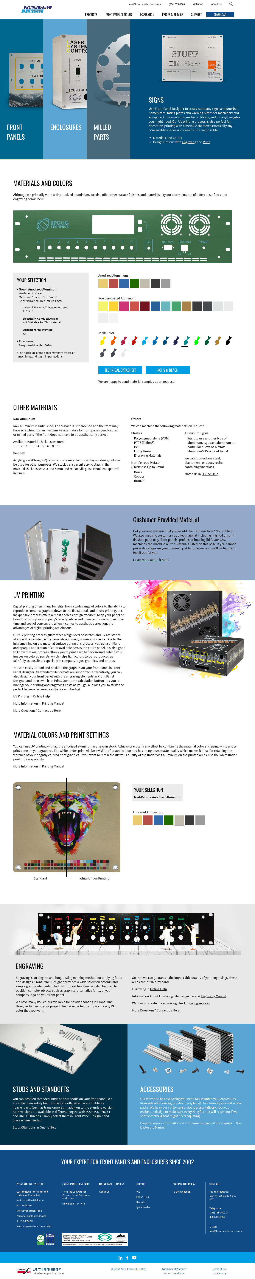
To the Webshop (181, 1191)
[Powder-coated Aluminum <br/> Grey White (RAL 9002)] (103, 318)
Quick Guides (143, 1207)
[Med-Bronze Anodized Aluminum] (145, 283)
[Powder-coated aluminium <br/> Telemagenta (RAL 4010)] (124, 306)
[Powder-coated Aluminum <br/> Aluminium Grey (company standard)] (218, 306)
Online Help (210, 474)
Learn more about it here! (151, 559)
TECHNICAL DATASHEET (120, 370)
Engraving (189, 142)
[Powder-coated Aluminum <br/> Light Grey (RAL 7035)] (228, 306)
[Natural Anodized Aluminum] (165, 283)
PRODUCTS (91, 14)
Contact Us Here (49, 710)
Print (206, 142)
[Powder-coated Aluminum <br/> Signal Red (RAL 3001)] (134, 306)
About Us (216, 4)
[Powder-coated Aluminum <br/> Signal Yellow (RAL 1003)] (113, 306)
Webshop (198, 4)
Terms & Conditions (174, 1273)
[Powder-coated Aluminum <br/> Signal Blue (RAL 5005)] (155, 306)
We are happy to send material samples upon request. (136, 381)
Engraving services (197, 1003)
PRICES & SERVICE (172, 14)
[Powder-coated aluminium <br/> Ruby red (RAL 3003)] (145, 306)
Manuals (140, 1202)
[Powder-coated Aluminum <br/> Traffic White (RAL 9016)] (113, 318)
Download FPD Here (73, 1203)
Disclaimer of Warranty (174, 1269)
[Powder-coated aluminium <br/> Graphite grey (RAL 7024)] (207, 306)
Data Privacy (219, 1273)
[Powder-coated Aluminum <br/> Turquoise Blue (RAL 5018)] (165, 306)
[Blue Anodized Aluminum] (124, 283)
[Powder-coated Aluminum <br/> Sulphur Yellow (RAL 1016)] (103, 306)
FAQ (138, 1191)
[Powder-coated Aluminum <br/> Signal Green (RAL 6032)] (176, 306)
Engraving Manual (213, 996)
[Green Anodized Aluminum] (134, 283)
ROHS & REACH (167, 370)
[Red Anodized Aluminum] (113, 283)
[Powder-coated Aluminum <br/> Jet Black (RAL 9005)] (197, 306)
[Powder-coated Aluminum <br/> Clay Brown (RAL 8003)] (186, 306)
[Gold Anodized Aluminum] (103, 283)
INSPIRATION (147, 14)
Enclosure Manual (152, 1127)
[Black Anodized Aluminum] (155, 283)
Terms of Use (219, 1269)
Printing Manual (53, 703)
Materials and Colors (167, 138)
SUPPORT (196, 14)
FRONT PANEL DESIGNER (118, 14)
